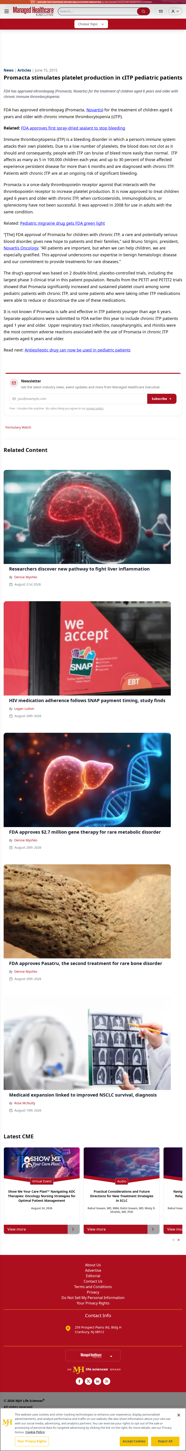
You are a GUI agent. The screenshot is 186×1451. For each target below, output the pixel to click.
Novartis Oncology (21, 248)
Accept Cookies (134, 1441)
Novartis (94, 109)
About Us (93, 1264)
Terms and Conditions (93, 1286)
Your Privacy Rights (93, 1303)
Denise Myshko (25, 577)
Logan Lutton (24, 708)
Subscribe (159, 398)
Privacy (93, 1292)
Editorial (93, 1275)
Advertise (93, 1270)
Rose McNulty (24, 1103)
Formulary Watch (18, 427)
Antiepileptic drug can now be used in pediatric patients (77, 350)
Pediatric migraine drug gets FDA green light (62, 223)
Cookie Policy (35, 1432)
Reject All (165, 1441)
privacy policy (94, 408)
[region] (93, 1429)
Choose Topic (88, 24)
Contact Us (93, 1281)
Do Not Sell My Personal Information (93, 1297)
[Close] (179, 1415)
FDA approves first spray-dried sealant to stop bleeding (73, 128)
